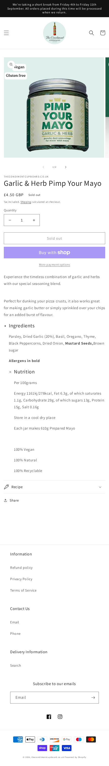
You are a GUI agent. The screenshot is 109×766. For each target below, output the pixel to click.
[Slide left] (43, 167)
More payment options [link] (54, 264)
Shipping (26, 202)
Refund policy (21, 567)
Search (15, 665)
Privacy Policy (21, 579)
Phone (15, 633)
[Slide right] (65, 167)
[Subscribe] (93, 698)
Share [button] (14, 500)
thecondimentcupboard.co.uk (47, 757)
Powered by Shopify (75, 757)
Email (14, 622)
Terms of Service (23, 590)
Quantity (10, 210)
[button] (6, 32)
